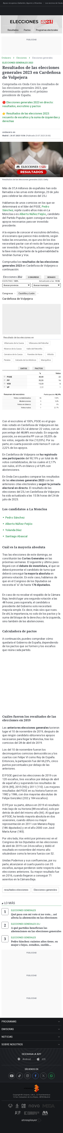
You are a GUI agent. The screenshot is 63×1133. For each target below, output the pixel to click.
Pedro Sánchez (15, 517)
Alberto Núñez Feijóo (32, 214)
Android (26, 1059)
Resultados (13, 30)
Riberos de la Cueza (13, 349)
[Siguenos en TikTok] (19, 1076)
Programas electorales (47, 30)
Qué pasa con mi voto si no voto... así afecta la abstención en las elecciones (34, 916)
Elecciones (22, 58)
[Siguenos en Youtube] (11, 1076)
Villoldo (50, 354)
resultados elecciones (16, 889)
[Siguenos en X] (43, 1076)
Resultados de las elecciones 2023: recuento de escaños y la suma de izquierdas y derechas (31, 117)
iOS (43, 1059)
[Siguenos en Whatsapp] (51, 1076)
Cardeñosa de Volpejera (17, 298)
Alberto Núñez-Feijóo (18, 523)
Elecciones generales (42, 58)
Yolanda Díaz (13, 530)
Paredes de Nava (34, 354)
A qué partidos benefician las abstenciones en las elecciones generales (36, 929)
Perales (7, 360)
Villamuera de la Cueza (14, 343)
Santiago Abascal (16, 536)
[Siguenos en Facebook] (35, 1076)
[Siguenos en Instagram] (27, 1076)
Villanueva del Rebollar (39, 343)
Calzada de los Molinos (25, 360)
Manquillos (46, 360)
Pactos (27, 30)
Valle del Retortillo (34, 349)
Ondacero (6, 58)
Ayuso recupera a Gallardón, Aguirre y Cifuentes (22, 3)
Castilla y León (27, 293)
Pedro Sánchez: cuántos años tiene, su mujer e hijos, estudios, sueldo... (34, 943)
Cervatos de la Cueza (13, 354)
